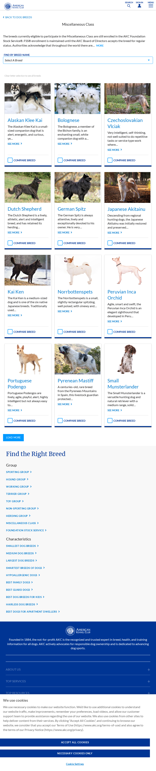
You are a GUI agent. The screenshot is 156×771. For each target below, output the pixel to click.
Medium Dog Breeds (20, 553)
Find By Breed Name (17, 55)
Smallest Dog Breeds (21, 545)
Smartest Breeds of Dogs (24, 567)
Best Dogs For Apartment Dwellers (31, 611)
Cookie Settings (75, 763)
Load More (13, 437)
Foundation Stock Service (25, 530)
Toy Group (13, 501)
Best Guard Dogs (18, 589)
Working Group (17, 486)
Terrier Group (16, 493)
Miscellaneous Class (21, 523)
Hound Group (16, 479)
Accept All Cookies (75, 742)
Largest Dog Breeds (20, 560)
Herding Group (17, 515)
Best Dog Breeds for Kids (24, 597)
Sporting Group (17, 472)
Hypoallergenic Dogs (21, 575)
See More (13, 143)
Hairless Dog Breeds (20, 604)
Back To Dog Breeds (18, 17)
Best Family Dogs (18, 582)
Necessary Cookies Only (74, 753)
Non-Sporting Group (21, 508)
